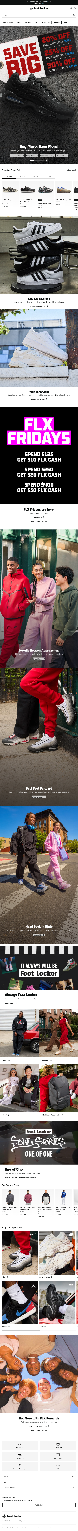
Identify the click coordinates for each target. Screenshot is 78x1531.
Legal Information (9, 1487)
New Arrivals (46, 22)
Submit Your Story (26, 1177)
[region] (39, 2)
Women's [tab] (36, 176)
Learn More (9, 1003)
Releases (57, 22)
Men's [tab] (22, 176)
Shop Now (38, 517)
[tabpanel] (39, 196)
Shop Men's (35, 156)
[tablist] (28, 176)
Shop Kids (38, 935)
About (6, 1477)
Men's (19, 22)
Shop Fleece (37, 659)
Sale (65, 22)
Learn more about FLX (38, 1426)
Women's (27, 22)
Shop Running (37, 797)
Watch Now (9, 1177)
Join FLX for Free (38, 522)
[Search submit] (74, 15)
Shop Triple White (38, 399)
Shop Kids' (61, 156)
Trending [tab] (9, 176)
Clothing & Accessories (51, 1115)
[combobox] (39, 15)
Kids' (36, 22)
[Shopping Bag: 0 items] (75, 8)
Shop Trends (71, 170)
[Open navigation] (4, 8)
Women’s (48, 156)
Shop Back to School (18, 156)
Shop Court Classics (38, 306)
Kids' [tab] (49, 176)
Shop (5, 1482)
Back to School (8, 22)
